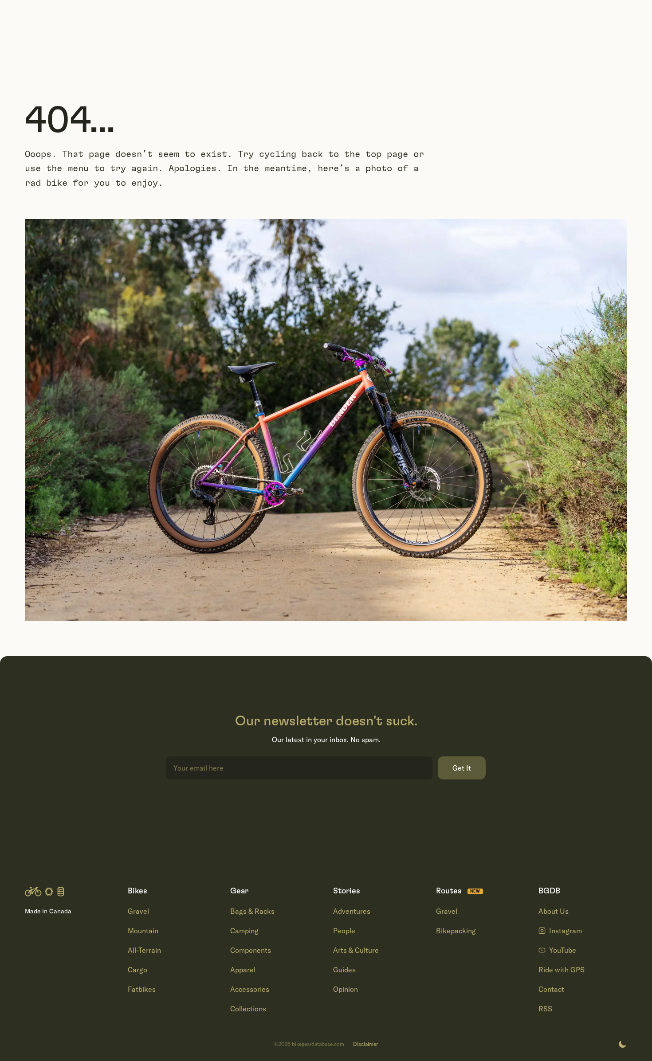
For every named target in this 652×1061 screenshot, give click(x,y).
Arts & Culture (356, 950)
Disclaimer (365, 1044)
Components (250, 950)
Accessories (249, 989)
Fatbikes (142, 989)
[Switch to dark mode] (622, 1044)
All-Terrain (144, 950)
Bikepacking (456, 930)
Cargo (137, 969)
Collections (248, 1008)
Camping (244, 930)
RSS (545, 1008)
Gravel (138, 911)
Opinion (345, 989)
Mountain (143, 930)
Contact (551, 989)
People (344, 930)
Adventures (351, 911)
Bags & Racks (252, 911)
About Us (553, 911)
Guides (344, 969)
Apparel (242, 969)
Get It (461, 767)
